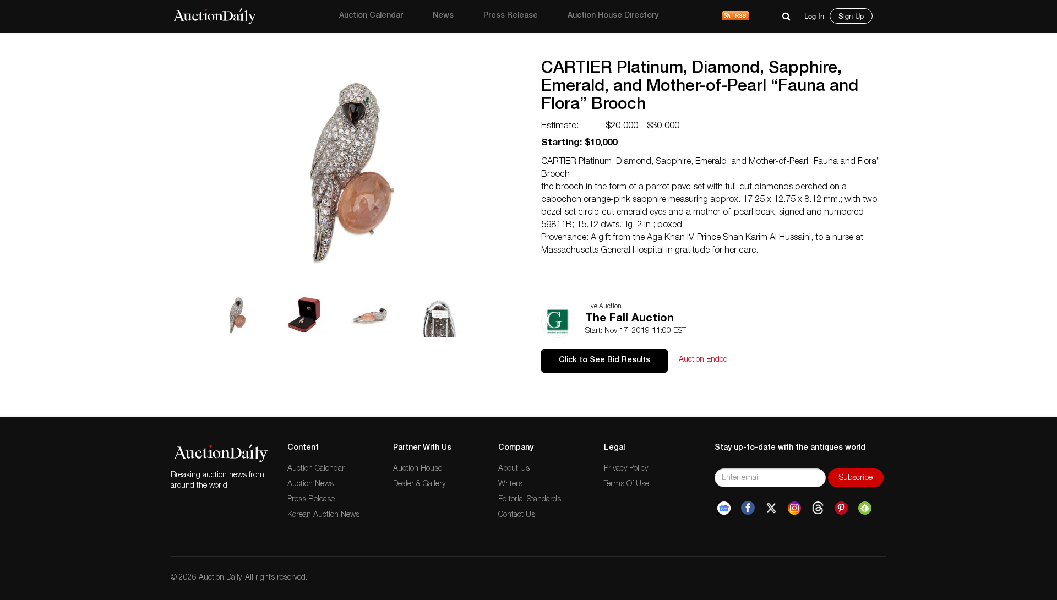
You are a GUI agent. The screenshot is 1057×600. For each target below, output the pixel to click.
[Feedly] (864, 508)
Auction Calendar (371, 16)
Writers (510, 484)
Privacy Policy (626, 469)
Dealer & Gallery (419, 484)
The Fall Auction (629, 319)
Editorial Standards (529, 500)
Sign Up (851, 15)
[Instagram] (794, 508)
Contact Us (516, 515)
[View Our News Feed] (735, 16)
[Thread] (817, 508)
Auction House (417, 469)
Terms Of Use (626, 484)
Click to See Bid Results (604, 360)
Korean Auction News (323, 515)
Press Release (510, 16)
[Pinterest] (841, 508)
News (443, 16)
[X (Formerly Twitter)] (771, 508)
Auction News (310, 484)
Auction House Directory (613, 16)
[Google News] (724, 508)
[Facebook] (748, 508)
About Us (514, 469)
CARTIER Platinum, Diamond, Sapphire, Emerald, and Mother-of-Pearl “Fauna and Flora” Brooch (699, 87)
